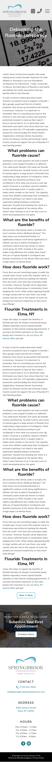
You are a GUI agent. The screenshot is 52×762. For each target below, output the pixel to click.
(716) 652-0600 (28, 687)
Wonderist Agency (24, 758)
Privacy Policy (38, 758)
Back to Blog (26, 595)
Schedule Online (26, 634)
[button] (47, 11)
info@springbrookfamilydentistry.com (26, 691)
